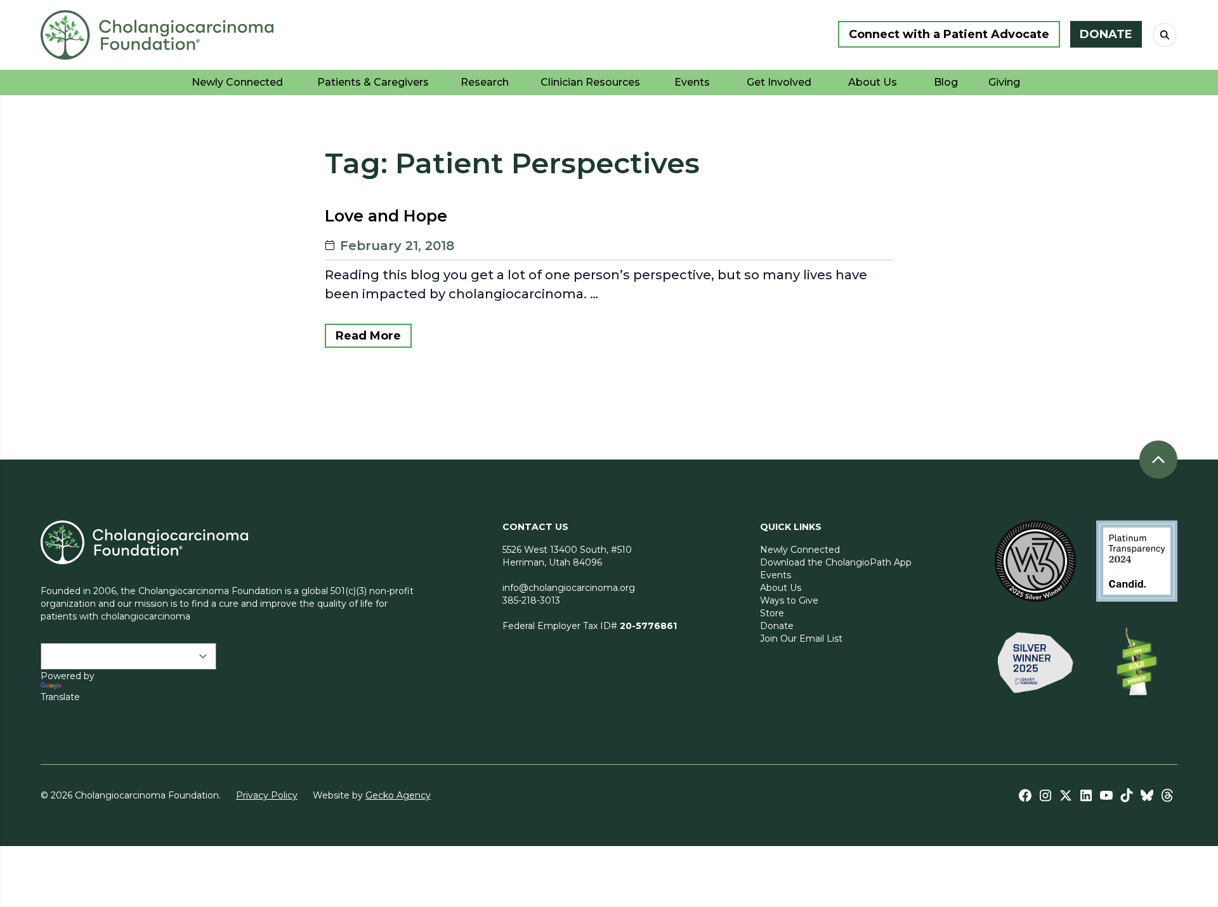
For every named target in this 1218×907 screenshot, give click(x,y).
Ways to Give (789, 600)
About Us (780, 587)
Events (775, 575)
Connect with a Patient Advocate (949, 34)
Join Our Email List (801, 638)
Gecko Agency (398, 795)
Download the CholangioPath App (836, 562)
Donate (777, 626)
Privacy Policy (267, 795)
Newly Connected (800, 549)
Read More (368, 336)
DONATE (1106, 34)
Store (772, 613)
